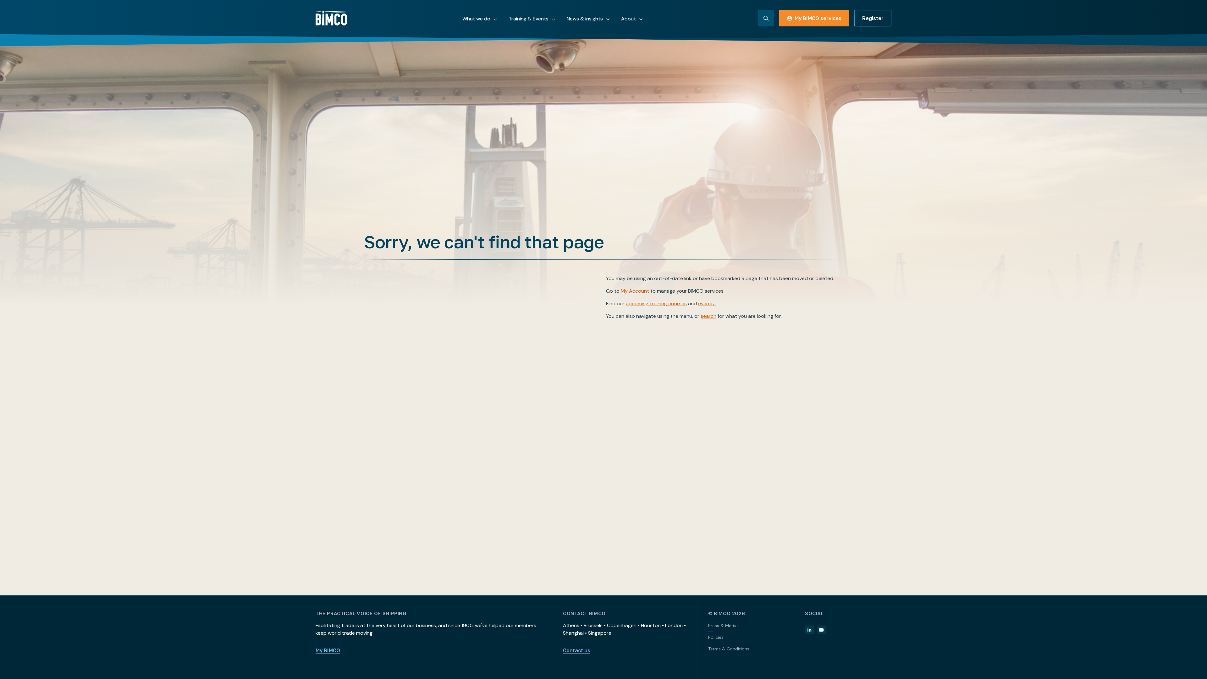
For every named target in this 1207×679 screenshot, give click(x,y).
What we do (476, 18)
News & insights (585, 18)
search (708, 316)
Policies (716, 637)
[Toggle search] (766, 18)
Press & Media (723, 625)
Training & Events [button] (528, 18)
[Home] (331, 18)
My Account (635, 291)
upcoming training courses (656, 303)
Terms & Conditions (728, 649)
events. (707, 303)
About (628, 18)
